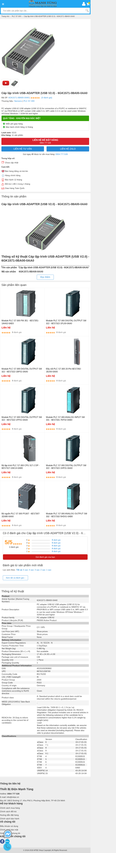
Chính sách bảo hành (9, 818)
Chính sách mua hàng (10, 808)
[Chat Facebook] (8, 834)
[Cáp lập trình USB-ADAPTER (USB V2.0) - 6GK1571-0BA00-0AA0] (14, 83)
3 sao (37, 570)
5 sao (25, 570)
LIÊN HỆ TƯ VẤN (23, 149)
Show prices (42, 631)
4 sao (31, 570)
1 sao (48, 570)
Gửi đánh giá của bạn (45, 557)
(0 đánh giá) (46, 97)
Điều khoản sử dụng (9, 826)
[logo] (43, 4)
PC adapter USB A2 (45, 617)
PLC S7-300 (29, 101)
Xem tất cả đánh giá (15, 578)
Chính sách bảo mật (9, 830)
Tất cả (19, 570)
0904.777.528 (61, 154)
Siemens (18, 101)
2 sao (42, 570)
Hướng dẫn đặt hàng (9, 815)
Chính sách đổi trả (8, 811)
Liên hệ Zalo (68, 149)
